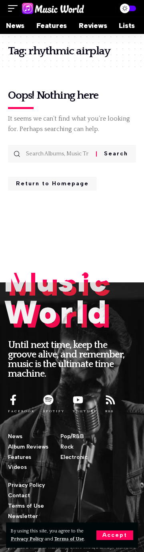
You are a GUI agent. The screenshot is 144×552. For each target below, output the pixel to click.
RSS (109, 411)
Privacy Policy (27, 539)
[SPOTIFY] (48, 400)
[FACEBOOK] (13, 400)
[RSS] (110, 400)
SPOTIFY (54, 411)
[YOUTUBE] (78, 400)
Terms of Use (69, 539)
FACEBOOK (21, 411)
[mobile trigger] (15, 8)
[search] (106, 8)
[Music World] (53, 8)
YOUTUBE (85, 411)
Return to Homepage (52, 183)
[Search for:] (58, 154)
